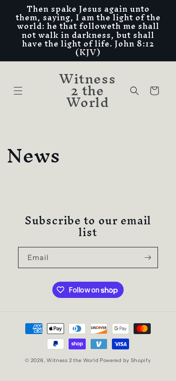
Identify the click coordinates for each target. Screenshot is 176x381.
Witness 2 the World (72, 360)
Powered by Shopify (125, 360)
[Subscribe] (147, 257)
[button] (18, 91)
